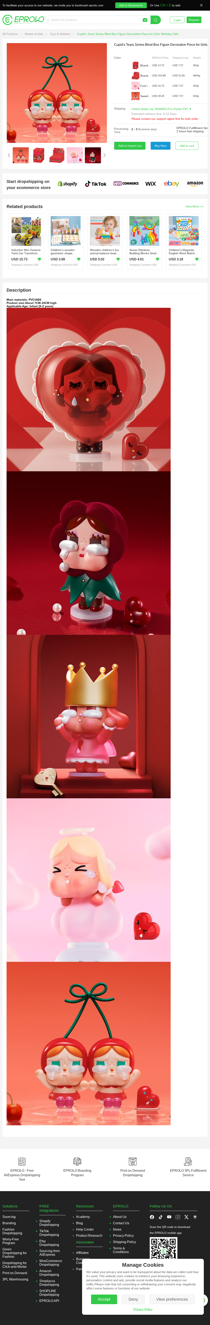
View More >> (194, 206)
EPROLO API (49, 1301)
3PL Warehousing (15, 1279)
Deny (133, 1299)
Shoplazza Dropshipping (49, 1282)
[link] (10, 34)
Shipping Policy (124, 1242)
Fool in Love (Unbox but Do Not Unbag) (145, 85)
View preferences (172, 1299)
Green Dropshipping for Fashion (14, 1253)
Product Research (89, 1235)
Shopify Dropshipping (49, 1222)
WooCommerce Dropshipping (50, 1262)
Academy (83, 1217)
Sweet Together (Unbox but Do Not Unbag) (145, 96)
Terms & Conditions (121, 1250)
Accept (104, 1299)
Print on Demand (14, 1273)
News (117, 1229)
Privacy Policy (143, 1309)
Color (117, 57)
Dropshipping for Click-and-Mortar (14, 1264)
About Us (120, 1217)
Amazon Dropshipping (49, 1272)
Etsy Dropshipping (49, 1243)
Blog (79, 1223)
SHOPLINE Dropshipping (49, 1292)
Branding (9, 1223)
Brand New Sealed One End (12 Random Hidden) (145, 75)
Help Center (85, 1229)
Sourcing (9, 1217)
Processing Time (121, 130)
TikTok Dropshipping (49, 1233)
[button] (160, 1217)
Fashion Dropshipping (12, 1231)
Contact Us (121, 1223)
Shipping (119, 108)
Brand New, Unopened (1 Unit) (145, 65)
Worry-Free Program (10, 1241)
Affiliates (82, 1252)
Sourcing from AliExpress (49, 1252)
